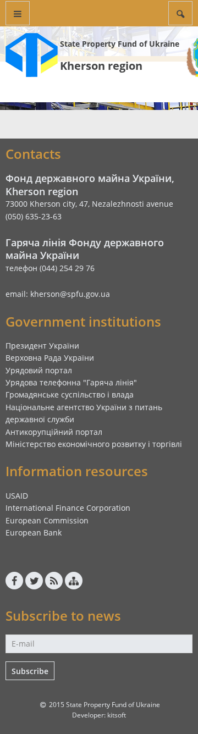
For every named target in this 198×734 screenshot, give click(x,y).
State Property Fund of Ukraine (119, 43)
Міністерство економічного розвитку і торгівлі (94, 444)
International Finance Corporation (68, 508)
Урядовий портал (39, 370)
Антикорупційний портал (54, 432)
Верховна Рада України (50, 357)
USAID (17, 495)
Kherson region (101, 65)
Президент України (42, 345)
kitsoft (116, 715)
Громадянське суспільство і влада (70, 394)
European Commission (47, 520)
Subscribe (30, 671)
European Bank (34, 532)
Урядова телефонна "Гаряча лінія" (71, 382)
